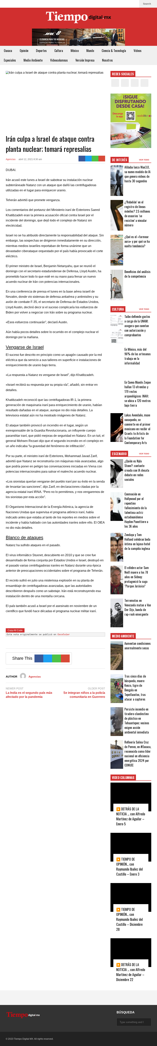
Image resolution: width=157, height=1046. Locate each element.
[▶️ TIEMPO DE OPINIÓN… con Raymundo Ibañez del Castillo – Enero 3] (130, 847)
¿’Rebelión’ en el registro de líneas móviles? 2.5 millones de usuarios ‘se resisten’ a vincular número (137, 213)
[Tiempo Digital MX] (78, 18)
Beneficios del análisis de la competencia (137, 274)
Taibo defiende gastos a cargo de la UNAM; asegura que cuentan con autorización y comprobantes (137, 325)
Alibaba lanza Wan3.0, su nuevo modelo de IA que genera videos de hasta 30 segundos (137, 174)
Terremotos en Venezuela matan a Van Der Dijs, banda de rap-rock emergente (137, 607)
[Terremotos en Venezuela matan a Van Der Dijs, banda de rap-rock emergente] (116, 613)
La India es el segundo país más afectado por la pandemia (29, 694)
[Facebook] (116, 4)
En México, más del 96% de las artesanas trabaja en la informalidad (137, 356)
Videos (137, 50)
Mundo (90, 50)
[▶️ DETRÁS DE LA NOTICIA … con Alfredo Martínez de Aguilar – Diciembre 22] (130, 952)
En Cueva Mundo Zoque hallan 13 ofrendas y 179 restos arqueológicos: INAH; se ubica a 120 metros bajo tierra (137, 394)
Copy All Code (15, 630)
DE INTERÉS (119, 160)
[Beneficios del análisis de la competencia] (116, 285)
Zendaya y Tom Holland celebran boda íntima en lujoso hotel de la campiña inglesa (137, 541)
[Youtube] (134, 4)
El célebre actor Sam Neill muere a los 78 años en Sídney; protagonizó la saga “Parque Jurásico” (136, 576)
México (75, 50)
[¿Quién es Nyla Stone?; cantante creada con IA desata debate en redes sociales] (116, 473)
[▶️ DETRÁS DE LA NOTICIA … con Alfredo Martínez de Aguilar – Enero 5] (130, 797)
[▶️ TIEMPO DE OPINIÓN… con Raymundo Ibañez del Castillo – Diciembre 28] (130, 897)
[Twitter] (122, 4)
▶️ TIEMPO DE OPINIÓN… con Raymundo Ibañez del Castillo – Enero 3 (129, 867)
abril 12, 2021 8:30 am (30, 159)
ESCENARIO (119, 453)
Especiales (10, 60)
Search (147, 3)
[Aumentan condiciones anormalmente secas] (116, 655)
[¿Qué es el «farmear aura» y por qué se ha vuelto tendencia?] (116, 250)
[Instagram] (128, 4)
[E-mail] (101, 158)
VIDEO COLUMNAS (123, 777)
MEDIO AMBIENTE (123, 636)
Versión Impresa (84, 60)
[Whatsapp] (95, 158)
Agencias (11, 159)
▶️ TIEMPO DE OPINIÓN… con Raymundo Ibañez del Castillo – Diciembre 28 (129, 919)
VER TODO (144, 160)
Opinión (24, 50)
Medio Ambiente (33, 60)
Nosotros (107, 60)
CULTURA (118, 309)
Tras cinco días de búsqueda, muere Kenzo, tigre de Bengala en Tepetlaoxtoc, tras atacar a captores (135, 687)
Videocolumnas (59, 60)
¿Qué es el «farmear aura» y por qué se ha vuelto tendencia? (137, 241)
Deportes (41, 50)
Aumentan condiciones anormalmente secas (137, 645)
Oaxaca (8, 50)
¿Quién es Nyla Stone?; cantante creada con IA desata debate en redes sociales (136, 470)
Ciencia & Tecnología (114, 50)
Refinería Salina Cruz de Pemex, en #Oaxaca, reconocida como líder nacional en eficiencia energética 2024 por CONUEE (137, 753)
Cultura (58, 50)
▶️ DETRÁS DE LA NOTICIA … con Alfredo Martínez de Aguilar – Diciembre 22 (130, 972)
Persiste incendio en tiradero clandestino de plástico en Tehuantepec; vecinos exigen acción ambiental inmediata (136, 720)
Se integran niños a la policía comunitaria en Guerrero (84, 694)
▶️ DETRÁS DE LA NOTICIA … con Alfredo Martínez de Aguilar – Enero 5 (130, 816)
